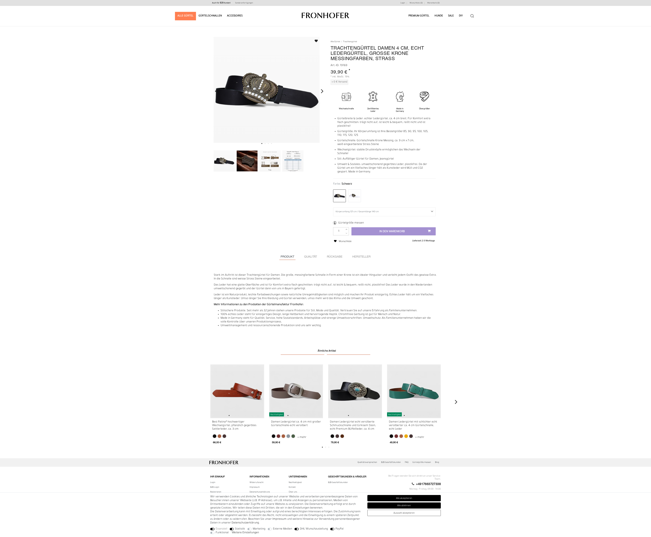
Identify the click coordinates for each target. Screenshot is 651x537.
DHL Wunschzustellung (314, 529)
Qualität (310, 257)
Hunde (439, 16)
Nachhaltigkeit (295, 482)
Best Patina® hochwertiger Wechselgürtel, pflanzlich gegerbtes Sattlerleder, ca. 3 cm (234, 425)
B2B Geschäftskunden (391, 462)
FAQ (406, 462)
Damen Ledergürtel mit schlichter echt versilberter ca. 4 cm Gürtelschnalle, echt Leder (413, 425)
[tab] (287, 257)
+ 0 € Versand (339, 82)
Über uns (293, 492)
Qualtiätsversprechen (367, 462)
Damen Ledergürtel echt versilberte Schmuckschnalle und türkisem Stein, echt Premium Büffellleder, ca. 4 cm (353, 425)
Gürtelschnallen (210, 16)
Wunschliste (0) (416, 3)
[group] (237, 391)
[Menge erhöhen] (346, 229)
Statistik (240, 529)
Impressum (255, 487)
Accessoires (235, 16)
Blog (437, 462)
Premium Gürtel (418, 16)
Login (402, 3)
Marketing (259, 529)
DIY (461, 16)
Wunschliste (314, 40)
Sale (451, 16)
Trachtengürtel (350, 42)
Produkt (287, 257)
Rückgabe (334, 257)
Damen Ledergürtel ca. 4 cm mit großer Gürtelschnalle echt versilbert (296, 423)
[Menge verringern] (346, 233)
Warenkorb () (433, 3)
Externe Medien (282, 529)
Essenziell (221, 529)
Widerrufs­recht (257, 482)
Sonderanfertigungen (244, 3)
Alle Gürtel (185, 16)
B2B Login (214, 487)
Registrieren (215, 492)
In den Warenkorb (392, 231)
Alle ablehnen (404, 505)
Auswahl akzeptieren (404, 513)
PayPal (340, 529)
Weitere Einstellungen (245, 532)
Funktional (222, 532)
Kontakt (292, 487)
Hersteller (361, 257)
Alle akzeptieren (404, 498)
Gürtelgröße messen (351, 223)
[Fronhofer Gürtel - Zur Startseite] (325, 14)
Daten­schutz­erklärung (260, 492)
